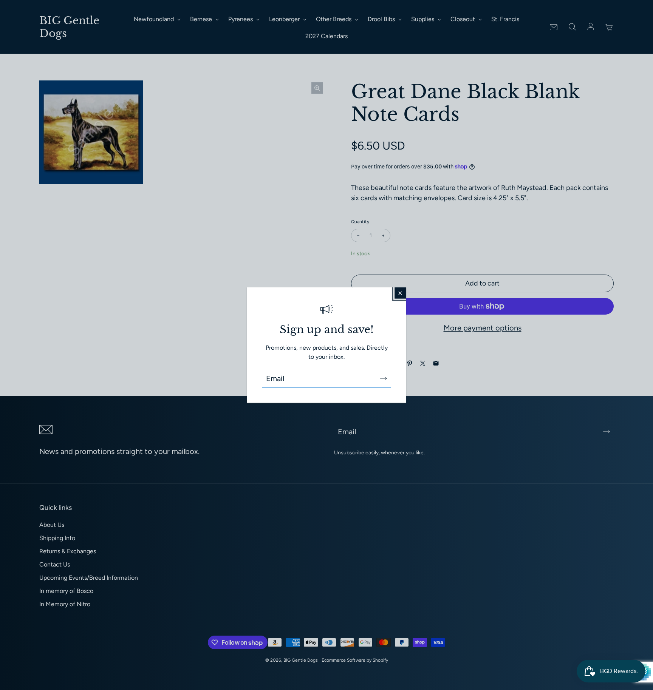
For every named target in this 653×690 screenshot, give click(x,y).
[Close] (400, 292)
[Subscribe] (383, 378)
